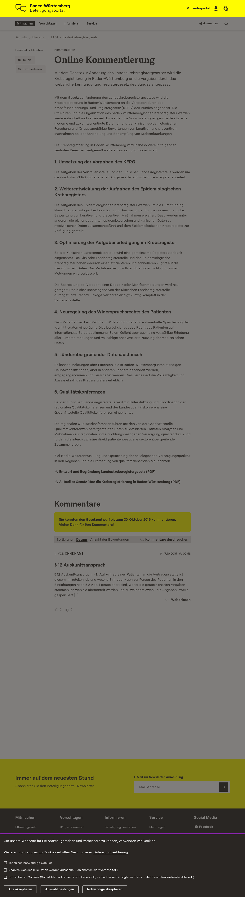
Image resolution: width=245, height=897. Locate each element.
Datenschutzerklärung (110, 852)
